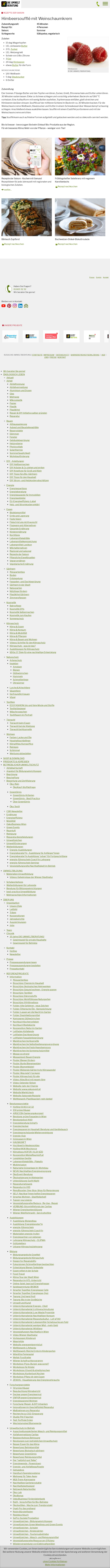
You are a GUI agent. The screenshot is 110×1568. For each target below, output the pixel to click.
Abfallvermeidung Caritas (25, 1434)
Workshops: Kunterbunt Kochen (28, 1373)
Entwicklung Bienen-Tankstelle (28, 1267)
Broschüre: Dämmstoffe (25, 996)
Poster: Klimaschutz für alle (26, 1076)
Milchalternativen (18, 548)
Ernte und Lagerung (19, 516)
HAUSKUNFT (19, 1142)
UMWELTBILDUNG (13, 871)
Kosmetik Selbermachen (22, 612)
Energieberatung (18, 491)
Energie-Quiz (19, 1136)
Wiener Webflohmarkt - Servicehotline (32, 1213)
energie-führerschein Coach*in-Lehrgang (30, 859)
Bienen (16, 670)
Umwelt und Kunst (22, 1303)
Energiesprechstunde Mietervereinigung (33, 1132)
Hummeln (18, 676)
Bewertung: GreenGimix (25, 1454)
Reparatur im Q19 (21, 1187)
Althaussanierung (18, 424)
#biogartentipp (17, 572)
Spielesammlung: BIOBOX (26, 1287)
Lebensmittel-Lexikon (21, 544)
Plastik (13, 406)
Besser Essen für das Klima (26, 1444)
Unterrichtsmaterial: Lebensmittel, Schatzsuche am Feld (40, 1322)
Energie (10, 485)
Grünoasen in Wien (22, 1139)
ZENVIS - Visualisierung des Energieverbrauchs (36, 1380)
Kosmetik (11, 602)
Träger (13, 912)
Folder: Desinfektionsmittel (26, 1015)
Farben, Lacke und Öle (21, 737)
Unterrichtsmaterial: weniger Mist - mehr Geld (35, 1325)
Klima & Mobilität (18, 633)
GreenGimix (16, 792)
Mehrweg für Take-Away (25, 1476)
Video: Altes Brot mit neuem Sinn (29, 1079)
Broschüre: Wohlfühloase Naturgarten (31, 999)
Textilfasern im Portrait (21, 715)
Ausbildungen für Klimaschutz (24, 649)
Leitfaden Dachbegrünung (26, 1034)
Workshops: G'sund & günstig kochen (31, 1370)
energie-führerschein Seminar (24, 863)
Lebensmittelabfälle (20, 538)
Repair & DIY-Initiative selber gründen (28, 413)
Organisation (12, 903)
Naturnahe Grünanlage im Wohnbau (30, 1168)
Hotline (13, 951)
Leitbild (13, 909)
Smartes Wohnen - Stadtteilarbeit (29, 1197)
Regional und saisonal (20, 551)
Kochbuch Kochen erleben (26, 1022)
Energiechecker (21, 1126)
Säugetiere (15, 691)
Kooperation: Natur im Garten (27, 1028)
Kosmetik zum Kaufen (20, 615)
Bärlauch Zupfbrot (10, 239)
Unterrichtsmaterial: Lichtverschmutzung (33, 1309)
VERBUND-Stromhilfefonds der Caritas (32, 1206)
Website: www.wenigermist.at (27, 1344)
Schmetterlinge (20, 679)
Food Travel (19, 1274)
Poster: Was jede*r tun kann (26, 1073)
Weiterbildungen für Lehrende (21, 885)
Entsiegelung (16, 578)
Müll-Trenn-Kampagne (24, 1479)
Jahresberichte (17, 919)
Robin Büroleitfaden (23, 1511)
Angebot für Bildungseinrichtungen (23, 771)
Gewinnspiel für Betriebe (25, 943)
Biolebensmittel (17, 512)
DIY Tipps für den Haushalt (23, 477)
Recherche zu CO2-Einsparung (28, 1413)
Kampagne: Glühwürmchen (26, 1018)
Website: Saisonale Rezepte (26, 1095)
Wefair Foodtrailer (22, 1357)
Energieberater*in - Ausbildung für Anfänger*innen (34, 853)
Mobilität (11, 821)
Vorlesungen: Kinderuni (24, 1338)
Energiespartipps (18, 488)
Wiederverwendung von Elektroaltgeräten (34, 1544)
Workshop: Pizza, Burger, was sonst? (31, 1364)
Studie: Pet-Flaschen (23, 1417)
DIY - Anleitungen (15, 461)
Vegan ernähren (17, 561)
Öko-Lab (17, 1492)
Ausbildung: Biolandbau (24, 1221)
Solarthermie (16, 450)
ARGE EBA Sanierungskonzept (28, 1113)
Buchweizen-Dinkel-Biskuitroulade (72, 239)
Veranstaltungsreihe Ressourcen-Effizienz (33, 1540)
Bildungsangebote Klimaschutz (28, 1258)
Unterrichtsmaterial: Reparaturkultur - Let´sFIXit (37, 1319)
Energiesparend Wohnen (25, 1401)
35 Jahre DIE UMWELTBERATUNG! (27, 936)
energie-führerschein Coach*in (28, 1230)
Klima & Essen (17, 626)
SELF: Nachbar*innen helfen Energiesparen (34, 1193)
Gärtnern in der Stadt (20, 585)
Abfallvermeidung (19, 387)
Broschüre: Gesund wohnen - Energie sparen (34, 989)
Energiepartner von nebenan (27, 1237)
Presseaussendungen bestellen (25, 965)
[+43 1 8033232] (98, 6)
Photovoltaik (16, 446)
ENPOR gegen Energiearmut (27, 1397)
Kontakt (62, 357)
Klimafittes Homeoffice (21, 744)
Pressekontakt (17, 969)
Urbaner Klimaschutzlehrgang (28, 1246)
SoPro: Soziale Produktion (26, 1518)
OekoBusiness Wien (16, 824)
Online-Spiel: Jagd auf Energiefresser (31, 1283)
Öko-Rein (14, 784)
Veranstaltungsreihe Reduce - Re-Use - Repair (35, 1203)
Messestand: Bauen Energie (26, 1057)
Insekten (14, 663)
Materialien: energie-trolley (26, 1234)
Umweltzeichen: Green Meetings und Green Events (38, 1524)
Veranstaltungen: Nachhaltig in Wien (31, 1332)
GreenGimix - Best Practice (26, 798)
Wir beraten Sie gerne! (14, 371)
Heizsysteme (16, 443)
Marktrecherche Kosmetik (26, 1041)
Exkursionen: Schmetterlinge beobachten (33, 1264)
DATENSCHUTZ (62, 355)
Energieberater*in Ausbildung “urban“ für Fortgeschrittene (38, 856)
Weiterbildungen (14, 846)
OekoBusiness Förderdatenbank (29, 1499)
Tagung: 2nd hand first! (24, 1296)
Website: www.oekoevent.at (27, 1089)
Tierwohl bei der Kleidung (22, 726)
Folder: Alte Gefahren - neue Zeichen (31, 1005)
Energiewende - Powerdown (27, 1463)
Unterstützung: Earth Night (26, 1181)
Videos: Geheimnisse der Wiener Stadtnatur (31, 877)
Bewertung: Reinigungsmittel (27, 1457)
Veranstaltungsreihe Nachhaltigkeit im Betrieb (32, 866)
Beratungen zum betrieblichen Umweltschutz (35, 1441)
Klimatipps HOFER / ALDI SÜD (28, 1152)
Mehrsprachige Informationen (21, 895)
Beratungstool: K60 (22, 1120)
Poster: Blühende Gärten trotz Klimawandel (34, 1070)
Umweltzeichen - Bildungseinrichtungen (32, 1521)
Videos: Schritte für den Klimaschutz (27, 642)
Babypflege (15, 605)
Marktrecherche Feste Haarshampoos (32, 1047)
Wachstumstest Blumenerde (27, 1423)
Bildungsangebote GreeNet (26, 1254)
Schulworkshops (14, 882)
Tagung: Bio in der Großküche (27, 1299)
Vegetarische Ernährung (22, 564)
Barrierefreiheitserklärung (85, 355)
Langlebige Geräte (22, 1158)
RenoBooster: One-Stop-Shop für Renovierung (36, 1190)
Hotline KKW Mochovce (25, 1148)
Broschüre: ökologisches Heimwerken (32, 986)
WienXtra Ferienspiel (23, 1354)
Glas (12, 393)
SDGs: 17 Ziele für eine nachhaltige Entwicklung (33, 652)
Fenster (13, 437)
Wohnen (10, 734)
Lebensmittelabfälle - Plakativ (28, 1161)
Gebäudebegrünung (20, 440)
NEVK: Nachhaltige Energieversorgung (32, 1171)
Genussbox (18, 1470)
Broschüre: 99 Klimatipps (25, 1002)
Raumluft (11, 830)
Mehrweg (14, 397)
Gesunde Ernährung (19, 528)
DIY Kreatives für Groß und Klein (26, 471)
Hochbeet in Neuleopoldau (26, 1145)
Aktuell (10, 377)
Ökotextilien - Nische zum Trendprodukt (32, 1505)
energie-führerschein (23, 1227)
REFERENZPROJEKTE (17, 973)
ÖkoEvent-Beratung (23, 1174)
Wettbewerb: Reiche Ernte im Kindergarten (34, 1351)
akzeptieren (55, 1558)
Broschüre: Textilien (22, 993)
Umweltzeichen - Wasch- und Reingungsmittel (36, 1537)
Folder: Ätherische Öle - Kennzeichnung (32, 1009)
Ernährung (11, 814)
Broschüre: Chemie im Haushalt (28, 983)
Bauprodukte (16, 430)
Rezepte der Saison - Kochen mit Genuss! (21, 178)
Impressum (49, 355)
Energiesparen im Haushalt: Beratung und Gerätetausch (40, 1129)
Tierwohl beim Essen (20, 723)
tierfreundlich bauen (20, 694)
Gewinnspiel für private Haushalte (29, 940)
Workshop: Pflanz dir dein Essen (29, 1377)
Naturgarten (16, 588)
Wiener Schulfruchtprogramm (28, 1360)
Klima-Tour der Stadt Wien (26, 1277)
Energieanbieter (18, 498)
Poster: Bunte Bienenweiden (27, 1063)
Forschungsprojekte (20, 1385)
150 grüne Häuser (21, 1110)
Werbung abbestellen (20, 753)
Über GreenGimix (21, 801)
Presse (53, 357)
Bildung (13, 1251)
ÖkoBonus (18, 1495)
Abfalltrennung (17, 384)
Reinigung (11, 834)
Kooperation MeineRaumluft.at (28, 1155)
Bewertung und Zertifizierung (20, 781)
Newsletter (15, 954)
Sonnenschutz (17, 618)
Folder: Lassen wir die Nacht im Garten (32, 1012)
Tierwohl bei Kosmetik (21, 729)
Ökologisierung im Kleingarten (28, 1177)
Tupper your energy (22, 1200)
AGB (103, 355)
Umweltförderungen (16, 843)
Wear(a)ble (18, 1341)
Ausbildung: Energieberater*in (28, 1224)
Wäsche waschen (18, 712)
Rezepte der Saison (13, 13)
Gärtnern (10, 569)
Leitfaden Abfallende (23, 1031)
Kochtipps (15, 535)
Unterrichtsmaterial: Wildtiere (27, 1328)
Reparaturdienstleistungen (19, 837)
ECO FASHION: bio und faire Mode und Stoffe (32, 705)
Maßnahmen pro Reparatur (26, 1410)
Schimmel (15, 750)
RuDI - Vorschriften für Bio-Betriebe (30, 1502)
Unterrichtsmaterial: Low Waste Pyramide (33, 1312)
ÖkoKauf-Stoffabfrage (24, 787)
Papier (13, 403)
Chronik (10, 933)
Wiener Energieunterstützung (27, 1209)
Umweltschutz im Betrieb (22, 1428)
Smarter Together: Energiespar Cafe (30, 1290)
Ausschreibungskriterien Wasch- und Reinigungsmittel (40, 1431)
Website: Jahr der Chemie (25, 1086)
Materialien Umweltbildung (19, 874)
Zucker (14, 49)
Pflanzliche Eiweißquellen (22, 557)
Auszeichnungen (18, 922)
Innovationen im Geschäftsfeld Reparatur (33, 1407)
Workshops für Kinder (24, 1367)
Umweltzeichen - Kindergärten (28, 1531)
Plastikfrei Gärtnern (19, 594)
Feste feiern (15, 519)
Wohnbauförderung (19, 456)
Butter (24, 46)
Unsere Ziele (16, 906)
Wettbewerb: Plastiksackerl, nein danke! (32, 1099)
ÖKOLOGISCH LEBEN (14, 374)
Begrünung (11, 774)
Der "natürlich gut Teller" (25, 1460)
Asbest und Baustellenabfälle (24, 427)
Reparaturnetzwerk (22, 1184)
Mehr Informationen (55, 1564)
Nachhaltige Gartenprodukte (27, 1483)
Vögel (12, 697)
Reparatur (15, 416)
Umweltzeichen (14, 840)
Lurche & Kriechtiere (20, 687)
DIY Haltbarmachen (19, 464)
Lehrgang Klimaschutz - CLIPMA (29, 1240)
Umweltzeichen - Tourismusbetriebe (31, 1534)
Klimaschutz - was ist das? (23, 646)
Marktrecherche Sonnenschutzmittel (31, 1050)
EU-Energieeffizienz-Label (23, 501)
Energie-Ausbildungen (21, 850)
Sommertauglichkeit (20, 453)
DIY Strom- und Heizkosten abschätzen (29, 480)
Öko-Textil (15, 806)
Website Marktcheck (23, 1092)
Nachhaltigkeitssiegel (23, 1486)
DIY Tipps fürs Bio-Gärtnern (23, 474)
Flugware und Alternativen (23, 525)
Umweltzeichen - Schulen (25, 1528)
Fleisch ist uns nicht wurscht (23, 522)
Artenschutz (16, 660)
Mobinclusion (19, 1164)
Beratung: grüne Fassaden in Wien (29, 1116)
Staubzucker (18, 77)
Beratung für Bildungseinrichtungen (24, 888)
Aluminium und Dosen (21, 390)
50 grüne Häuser (21, 1388)
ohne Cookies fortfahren (55, 1561)
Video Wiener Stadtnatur (25, 1335)
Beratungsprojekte (19, 1103)
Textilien (10, 702)
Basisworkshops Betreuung (26, 1438)
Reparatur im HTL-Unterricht (27, 1280)
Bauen (9, 421)
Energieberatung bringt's (25, 1123)
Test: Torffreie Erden (23, 1420)
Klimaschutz (12, 623)
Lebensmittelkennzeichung (23, 541)
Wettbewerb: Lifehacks (24, 1348)
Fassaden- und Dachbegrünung (25, 581)
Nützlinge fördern (18, 591)
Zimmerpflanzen (18, 597)
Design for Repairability (24, 1261)
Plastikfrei (15, 410)
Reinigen (14, 747)
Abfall (9, 381)
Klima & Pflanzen (18, 636)
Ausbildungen (16, 1217)
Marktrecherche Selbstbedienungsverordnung (36, 1044)
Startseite (37, 355)
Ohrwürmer (18, 683)
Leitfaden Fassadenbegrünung (28, 1038)
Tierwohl (10, 720)
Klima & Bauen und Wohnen (23, 639)
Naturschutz (12, 657)
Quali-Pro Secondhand (24, 1508)
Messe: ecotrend (21, 1054)
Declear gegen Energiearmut (27, 1394)
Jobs (46, 357)
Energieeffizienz (14, 818)
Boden (13, 575)
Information (16, 977)
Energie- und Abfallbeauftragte (28, 1466)
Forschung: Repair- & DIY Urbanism (30, 1404)
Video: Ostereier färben (24, 1083)
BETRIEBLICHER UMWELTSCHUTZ (21, 765)
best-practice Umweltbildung (21, 891)
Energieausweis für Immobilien (25, 495)
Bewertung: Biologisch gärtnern (28, 1450)
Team (9, 930)
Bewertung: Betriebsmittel (26, 1447)
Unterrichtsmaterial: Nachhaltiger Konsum (34, 1315)
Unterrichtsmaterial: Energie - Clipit (30, 1306)
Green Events (13, 827)
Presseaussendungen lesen (23, 962)
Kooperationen (17, 916)
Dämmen (14, 434)
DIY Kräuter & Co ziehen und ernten (27, 467)
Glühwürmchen (20, 673)
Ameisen (17, 667)
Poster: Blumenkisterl (23, 1067)
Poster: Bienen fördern (24, 1060)
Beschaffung (12, 777)
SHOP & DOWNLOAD (14, 758)
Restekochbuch (21, 1515)
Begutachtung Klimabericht (26, 1391)
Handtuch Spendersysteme (26, 1473)
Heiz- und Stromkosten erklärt (25, 504)
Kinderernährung (18, 532)
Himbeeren (18, 62)
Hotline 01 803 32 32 (23, 1107)
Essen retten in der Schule (25, 1270)
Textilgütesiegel (17, 708)
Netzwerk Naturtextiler (24, 1489)
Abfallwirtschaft (14, 768)
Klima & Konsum (18, 630)
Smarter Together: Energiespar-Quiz (30, 1293)
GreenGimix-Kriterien (23, 795)
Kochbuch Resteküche (24, 1025)
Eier (9, 59)
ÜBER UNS (8, 899)
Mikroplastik (16, 400)
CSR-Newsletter (14, 811)
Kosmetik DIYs (17, 609)
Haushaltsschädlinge (20, 740)
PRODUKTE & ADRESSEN (16, 761)
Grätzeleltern (19, 1243)
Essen (9, 509)
